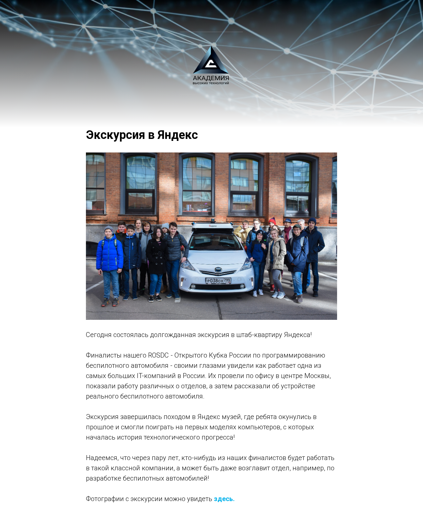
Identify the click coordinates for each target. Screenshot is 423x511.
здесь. (224, 499)
